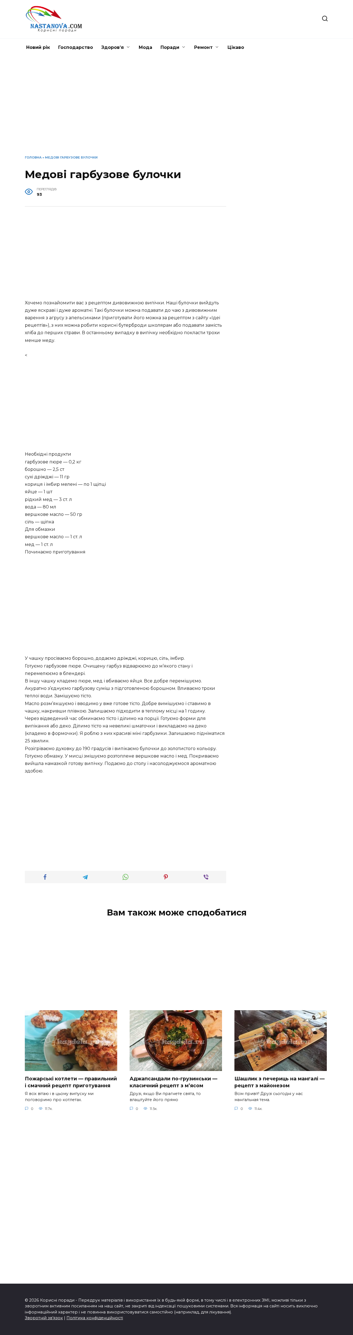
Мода (145, 47)
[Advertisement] (176, 110)
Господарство (75, 47)
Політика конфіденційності (94, 1317)
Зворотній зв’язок (44, 1317)
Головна (33, 157)
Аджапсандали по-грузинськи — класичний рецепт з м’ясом (173, 1082)
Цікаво (236, 47)
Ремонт (203, 47)
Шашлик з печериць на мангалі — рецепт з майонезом (279, 1082)
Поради (170, 47)
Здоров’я (112, 47)
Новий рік (38, 47)
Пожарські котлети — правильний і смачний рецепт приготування (71, 1082)
